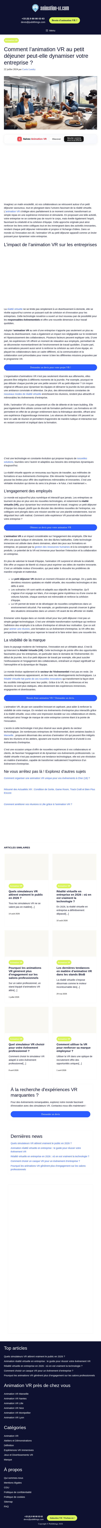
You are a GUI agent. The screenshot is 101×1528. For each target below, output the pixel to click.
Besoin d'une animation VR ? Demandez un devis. (50, 698)
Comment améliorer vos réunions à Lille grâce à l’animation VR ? (38, 804)
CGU (6, 1487)
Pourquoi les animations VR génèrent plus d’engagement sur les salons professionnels (49, 1375)
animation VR (13, 211)
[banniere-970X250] (50, 451)
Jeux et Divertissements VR (18, 1455)
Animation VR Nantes (15, 1398)
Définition (9, 1445)
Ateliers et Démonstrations (18, 1440)
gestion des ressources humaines (52, 547)
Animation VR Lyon (14, 1417)
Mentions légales (13, 1482)
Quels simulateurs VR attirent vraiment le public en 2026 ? (26, 894)
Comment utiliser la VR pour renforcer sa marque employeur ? (74, 1047)
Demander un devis (50, 1114)
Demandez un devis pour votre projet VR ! (50, 367)
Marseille (9, 735)
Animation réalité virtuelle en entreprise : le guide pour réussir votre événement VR (47, 1361)
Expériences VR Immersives (19, 1450)
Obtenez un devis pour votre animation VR (50, 527)
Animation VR (11, 40)
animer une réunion (19, 629)
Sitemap (8, 1501)
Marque (8, 1459)
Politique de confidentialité (17, 1492)
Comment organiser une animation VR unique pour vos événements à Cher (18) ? (47, 778)
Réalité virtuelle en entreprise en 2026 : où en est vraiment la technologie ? (50, 1156)
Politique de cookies (14, 1497)
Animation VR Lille (13, 1403)
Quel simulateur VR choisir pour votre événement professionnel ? (26, 1047)
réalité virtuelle (14, 309)
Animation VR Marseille (16, 1394)
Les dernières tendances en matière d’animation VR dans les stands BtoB (74, 971)
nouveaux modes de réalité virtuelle (22, 394)
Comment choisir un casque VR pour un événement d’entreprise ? (45, 1161)
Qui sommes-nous (13, 1478)
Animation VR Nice (14, 1408)
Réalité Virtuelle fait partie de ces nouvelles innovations (33, 679)
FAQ (6, 1506)
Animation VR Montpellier (17, 1413)
